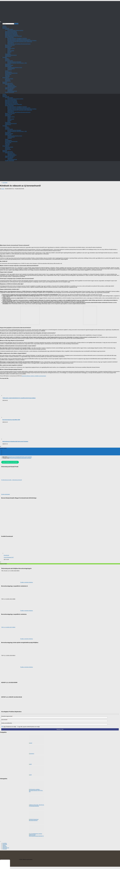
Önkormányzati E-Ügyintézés (11, 34)
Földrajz (7, 58)
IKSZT (9, 52)
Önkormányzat (5, 28)
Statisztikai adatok (9, 65)
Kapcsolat (4, 82)
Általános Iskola (11, 48)
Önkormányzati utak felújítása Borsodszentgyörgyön (19, 43)
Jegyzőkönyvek (8, 46)
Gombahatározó (11, 68)
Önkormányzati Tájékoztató (11, 33)
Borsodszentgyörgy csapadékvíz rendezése (17, 38)
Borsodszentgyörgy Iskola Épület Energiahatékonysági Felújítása (22, 40)
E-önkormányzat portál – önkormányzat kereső (11, 479)
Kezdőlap (4, 843)
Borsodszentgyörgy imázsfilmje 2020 (11, 419)
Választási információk (7, 83)
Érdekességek (8, 66)
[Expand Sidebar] (0, 446)
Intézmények (8, 47)
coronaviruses (43, 375)
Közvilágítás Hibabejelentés (11, 73)
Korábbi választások (9, 92)
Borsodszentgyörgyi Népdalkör (14, 61)
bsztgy (2, 188)
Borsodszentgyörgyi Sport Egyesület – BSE (17, 63)
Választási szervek (9, 84)
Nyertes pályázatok (5, 494)
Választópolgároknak (12, 91)
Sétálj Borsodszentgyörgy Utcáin (15, 67)
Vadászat (10, 69)
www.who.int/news (26, 375)
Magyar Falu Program (10, 45)
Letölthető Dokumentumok (11, 55)
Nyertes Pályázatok (9, 37)
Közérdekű (4, 182)
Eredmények (8, 80)
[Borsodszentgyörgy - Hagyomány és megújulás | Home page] (19, 19)
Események (6, 555)
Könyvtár (9, 51)
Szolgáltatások (8, 71)
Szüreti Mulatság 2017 (9, 557)
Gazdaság (7, 59)
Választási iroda (11, 85)
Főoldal (4, 25)
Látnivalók (7, 76)
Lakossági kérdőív (9, 78)
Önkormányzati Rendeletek (11, 32)
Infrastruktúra (8, 64)
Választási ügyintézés (10, 87)
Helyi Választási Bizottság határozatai (13, 36)
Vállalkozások (8, 74)
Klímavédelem (11, 42)
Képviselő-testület (9, 29)
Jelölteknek (10, 89)
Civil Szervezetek (9, 60)
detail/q (37, 375)
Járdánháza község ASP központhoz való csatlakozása (20, 41)
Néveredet (7, 75)
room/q (32, 375)
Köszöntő (4, 27)
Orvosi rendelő (11, 50)
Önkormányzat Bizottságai (11, 31)
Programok (7, 79)
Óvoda (9, 49)
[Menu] (0, 841)
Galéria (6, 70)
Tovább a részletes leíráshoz (26, 582)
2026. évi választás (9, 88)
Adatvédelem (8, 56)
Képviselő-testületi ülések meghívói (15, 30)
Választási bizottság (12, 86)
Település (4, 57)
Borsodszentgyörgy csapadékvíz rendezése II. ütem (19, 39)
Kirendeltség (8, 54)
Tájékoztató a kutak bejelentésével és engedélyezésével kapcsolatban (19, 398)
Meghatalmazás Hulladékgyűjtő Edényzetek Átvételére (15, 441)
